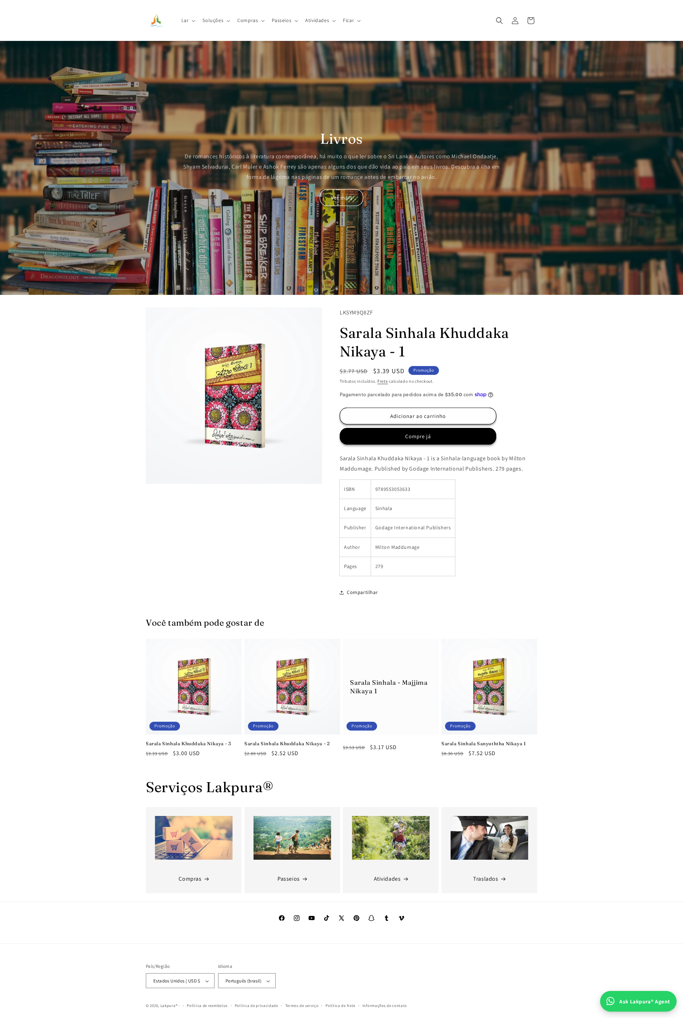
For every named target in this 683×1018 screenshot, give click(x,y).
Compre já (418, 436)
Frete (382, 381)
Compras (190, 878)
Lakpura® (169, 1005)
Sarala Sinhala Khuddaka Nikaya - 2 (287, 743)
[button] (187, 20)
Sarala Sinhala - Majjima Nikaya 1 (389, 686)
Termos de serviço (302, 1005)
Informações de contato (384, 1005)
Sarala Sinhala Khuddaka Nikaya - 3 (188, 743)
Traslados (485, 878)
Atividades (387, 878)
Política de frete (340, 1005)
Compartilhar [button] (362, 592)
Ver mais (342, 197)
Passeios (288, 878)
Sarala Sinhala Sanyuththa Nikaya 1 (483, 743)
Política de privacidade (256, 1005)
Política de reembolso (207, 1005)
